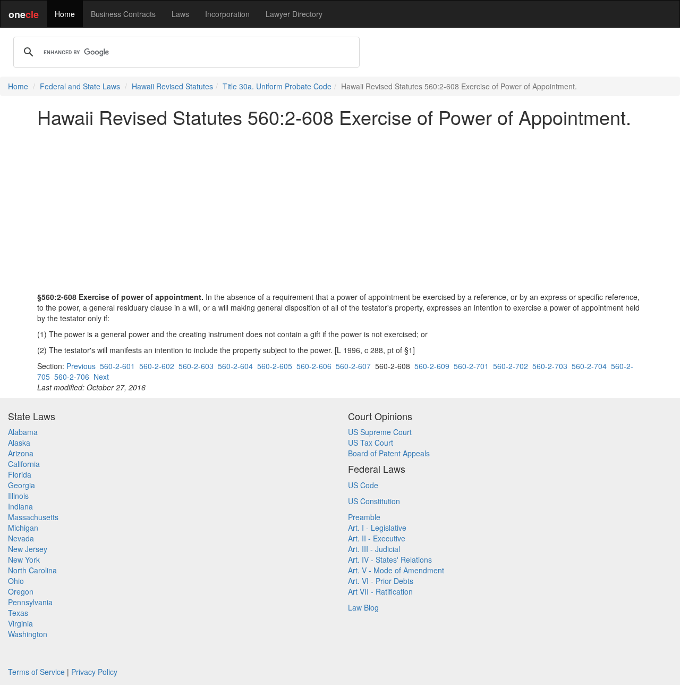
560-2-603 (196, 366)
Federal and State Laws (80, 86)
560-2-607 (353, 366)
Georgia (21, 485)
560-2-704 (589, 366)
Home (65, 14)
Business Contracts (123, 14)
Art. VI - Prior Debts (380, 580)
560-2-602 (156, 366)
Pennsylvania (30, 602)
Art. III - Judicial (374, 549)
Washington (27, 634)
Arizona (20, 453)
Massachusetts (33, 517)
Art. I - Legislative (377, 527)
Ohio (16, 580)
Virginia (20, 623)
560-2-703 (549, 366)
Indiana (20, 506)
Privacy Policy (94, 671)
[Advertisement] (340, 209)
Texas (18, 612)
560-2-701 (471, 366)
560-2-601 (117, 366)
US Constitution (374, 501)
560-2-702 (510, 366)
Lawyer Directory (294, 14)
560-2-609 (431, 366)
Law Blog (363, 607)
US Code (363, 485)
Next (101, 376)
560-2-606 (314, 366)
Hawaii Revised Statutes (172, 86)
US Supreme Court (380, 432)
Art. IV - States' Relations (390, 559)
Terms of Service (36, 671)
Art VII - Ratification (380, 591)
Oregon (20, 591)
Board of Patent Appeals (389, 453)
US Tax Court (370, 442)
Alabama (23, 432)
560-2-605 (274, 366)
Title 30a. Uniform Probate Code (277, 86)
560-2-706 (71, 376)
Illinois (18, 495)
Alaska (19, 442)
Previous (81, 366)
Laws (180, 14)
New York (24, 559)
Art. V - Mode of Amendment (396, 570)
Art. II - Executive (376, 538)
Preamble (364, 517)
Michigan (23, 527)
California (24, 463)
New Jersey (27, 549)
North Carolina (32, 570)
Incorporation (227, 14)
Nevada (21, 538)
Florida (19, 474)
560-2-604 (235, 366)
